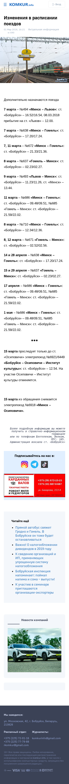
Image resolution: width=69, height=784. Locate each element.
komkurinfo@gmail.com (46, 738)
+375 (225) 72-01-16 (16, 738)
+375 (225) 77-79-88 (16, 742)
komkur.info (39, 758)
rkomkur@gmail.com (16, 745)
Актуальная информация (43, 29)
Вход (58, 4)
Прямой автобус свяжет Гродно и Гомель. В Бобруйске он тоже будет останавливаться (34, 534)
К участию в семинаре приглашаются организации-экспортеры (34, 588)
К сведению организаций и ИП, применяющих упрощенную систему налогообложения (35, 560)
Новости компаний (34, 620)
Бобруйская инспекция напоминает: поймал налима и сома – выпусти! (35, 575)
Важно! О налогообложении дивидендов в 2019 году (36, 547)
